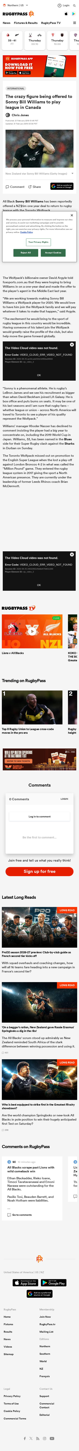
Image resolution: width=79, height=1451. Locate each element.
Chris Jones (20, 115)
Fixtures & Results (25, 23)
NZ (41, 1369)
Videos (8, 1347)
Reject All (26, 252)
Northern (45, 1346)
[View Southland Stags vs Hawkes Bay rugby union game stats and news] (34, 40)
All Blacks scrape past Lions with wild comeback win (30, 1169)
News (6, 23)
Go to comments (20, 1215)
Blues (68, 439)
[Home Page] (18, 14)
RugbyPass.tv (47, 1324)
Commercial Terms (15, 1418)
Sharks (69, 444)
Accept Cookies (53, 252)
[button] (75, 23)
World (43, 1361)
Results (8, 1332)
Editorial (45, 1415)
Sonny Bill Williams (29, 201)
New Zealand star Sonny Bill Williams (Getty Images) (36, 173)
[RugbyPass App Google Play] (54, 1283)
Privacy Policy (12, 1396)
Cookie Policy (12, 1411)
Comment (17, 187)
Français (45, 1376)
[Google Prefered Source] (60, 187)
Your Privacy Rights (38, 242)
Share (37, 187)
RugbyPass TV (51, 23)
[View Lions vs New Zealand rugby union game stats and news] (12, 40)
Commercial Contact (47, 1405)
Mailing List (46, 1332)
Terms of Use (11, 1403)
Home (7, 1317)
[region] (39, 236)
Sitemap (9, 1354)
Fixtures (8, 1324)
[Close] (72, 215)
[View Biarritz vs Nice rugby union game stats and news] (57, 40)
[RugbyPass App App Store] (25, 1283)
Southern (45, 1354)
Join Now (45, 1317)
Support (44, 1396)
